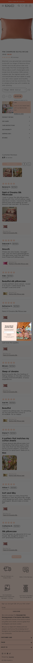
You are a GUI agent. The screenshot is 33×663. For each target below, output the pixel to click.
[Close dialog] (30, 322)
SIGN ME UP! (9, 334)
